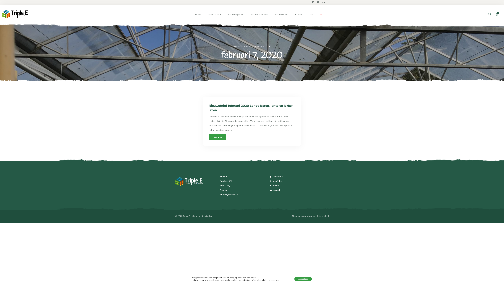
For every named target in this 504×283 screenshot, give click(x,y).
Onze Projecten (236, 14)
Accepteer (303, 279)
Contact (299, 14)
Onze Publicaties (259, 14)
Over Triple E (214, 14)
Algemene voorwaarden (303, 216)
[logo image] (15, 14)
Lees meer (218, 137)
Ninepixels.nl (207, 216)
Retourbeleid (323, 216)
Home (198, 14)
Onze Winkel (281, 14)
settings (274, 280)
